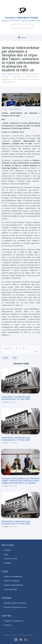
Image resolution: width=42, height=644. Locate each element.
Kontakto (7, 563)
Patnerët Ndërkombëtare (13, 585)
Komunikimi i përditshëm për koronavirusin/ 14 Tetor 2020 (16, 438)
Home (4, 74)
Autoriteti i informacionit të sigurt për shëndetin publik (21, 20)
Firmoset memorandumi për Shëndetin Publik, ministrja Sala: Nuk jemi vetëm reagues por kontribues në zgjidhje (21, 480)
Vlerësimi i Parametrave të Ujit (15, 607)
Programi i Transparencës (13, 621)
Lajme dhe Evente (13, 74)
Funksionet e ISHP (10, 559)
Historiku (7, 550)
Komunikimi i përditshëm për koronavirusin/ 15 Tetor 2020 (16, 522)
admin (6, 402)
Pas (14, 358)
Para (6, 358)
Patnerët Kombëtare (11, 581)
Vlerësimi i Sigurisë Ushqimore (15, 603)
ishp (5, 109)
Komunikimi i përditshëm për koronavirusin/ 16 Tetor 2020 (16, 397)
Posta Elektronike (10, 589)
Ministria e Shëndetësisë (13, 576)
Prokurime (8, 625)
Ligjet (6, 554)
